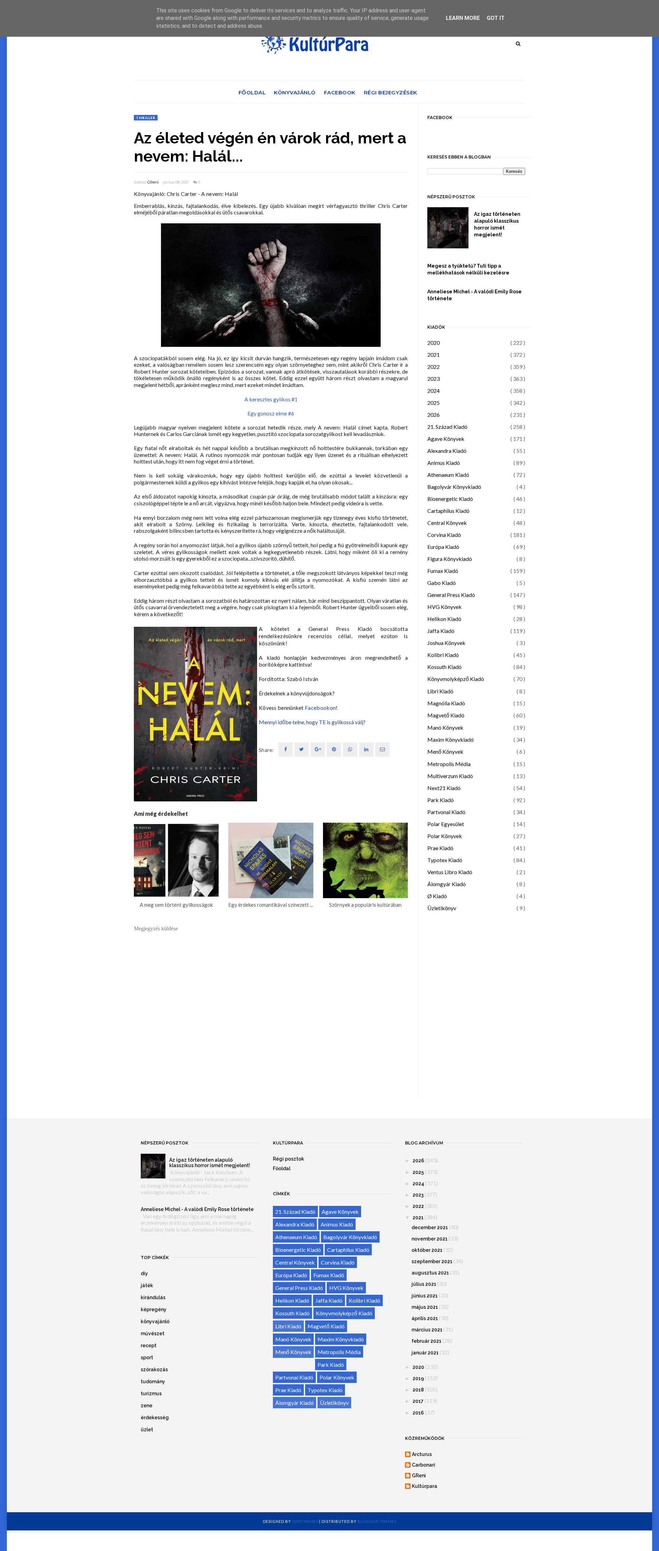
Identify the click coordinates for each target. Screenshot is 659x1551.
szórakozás (154, 1369)
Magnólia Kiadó (446, 703)
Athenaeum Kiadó (448, 474)
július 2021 (424, 1284)
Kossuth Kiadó (444, 666)
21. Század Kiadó (447, 426)
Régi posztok (288, 1159)
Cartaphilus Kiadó (448, 510)
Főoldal (252, 92)
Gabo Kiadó (441, 582)
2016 (418, 1412)
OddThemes (305, 1521)
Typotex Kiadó (444, 860)
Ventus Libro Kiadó (449, 872)
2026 (433, 414)
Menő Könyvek (445, 751)
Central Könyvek (447, 522)
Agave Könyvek (445, 438)
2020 (433, 342)
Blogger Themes (377, 1521)
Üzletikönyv (441, 908)
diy (144, 1273)
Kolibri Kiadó (443, 654)
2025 (433, 402)
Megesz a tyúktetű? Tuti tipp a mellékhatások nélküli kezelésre (468, 269)
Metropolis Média (449, 764)
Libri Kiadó (440, 691)
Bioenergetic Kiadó (450, 498)
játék (147, 1285)
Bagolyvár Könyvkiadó (454, 486)
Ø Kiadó (437, 896)
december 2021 (430, 1227)
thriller (145, 118)
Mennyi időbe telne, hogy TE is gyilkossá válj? (312, 722)
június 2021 (425, 1296)
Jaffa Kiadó (440, 630)
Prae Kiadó (440, 848)
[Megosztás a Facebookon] (285, 749)
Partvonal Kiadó (446, 812)
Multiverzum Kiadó (450, 776)
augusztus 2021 (430, 1273)
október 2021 (427, 1250)
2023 (433, 378)
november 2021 (430, 1239)
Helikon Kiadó (444, 618)
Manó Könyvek (445, 727)
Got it (496, 18)
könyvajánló (155, 1321)
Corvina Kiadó (444, 534)
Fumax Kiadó (442, 570)
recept (149, 1345)
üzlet (147, 1429)
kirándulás (153, 1297)
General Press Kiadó (451, 594)
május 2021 (425, 1307)
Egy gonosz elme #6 (270, 413)
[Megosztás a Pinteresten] (382, 749)
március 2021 (427, 1329)
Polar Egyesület (445, 824)
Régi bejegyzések (390, 92)
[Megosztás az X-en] (301, 749)
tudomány (153, 1381)
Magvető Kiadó (445, 715)
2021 (433, 354)
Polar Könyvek (444, 836)
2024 (433, 390)
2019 (418, 1378)
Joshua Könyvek (446, 642)
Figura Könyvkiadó (449, 558)
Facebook (340, 92)
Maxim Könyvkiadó (450, 739)
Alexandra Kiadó (446, 450)
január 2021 (425, 1352)
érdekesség (155, 1417)
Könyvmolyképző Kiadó (455, 678)
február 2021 (426, 1341)
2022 (433, 366)
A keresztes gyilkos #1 (271, 399)
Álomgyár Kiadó (446, 884)
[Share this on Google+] (318, 749)
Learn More (463, 18)
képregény (153, 1309)
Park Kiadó (440, 800)
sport (147, 1357)
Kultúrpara (424, 1486)
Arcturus (422, 1454)
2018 (418, 1390)
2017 (418, 1401)
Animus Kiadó (443, 462)
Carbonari (423, 1465)
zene (146, 1405)
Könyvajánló (295, 92)
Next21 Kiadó (444, 788)
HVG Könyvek (444, 606)
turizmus (151, 1393)
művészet (152, 1333)
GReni (153, 182)
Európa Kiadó (443, 546)
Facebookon (320, 707)
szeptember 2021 (432, 1261)
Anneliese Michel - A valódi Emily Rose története (474, 295)
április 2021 (425, 1318)
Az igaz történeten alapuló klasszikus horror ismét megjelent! (497, 224)
